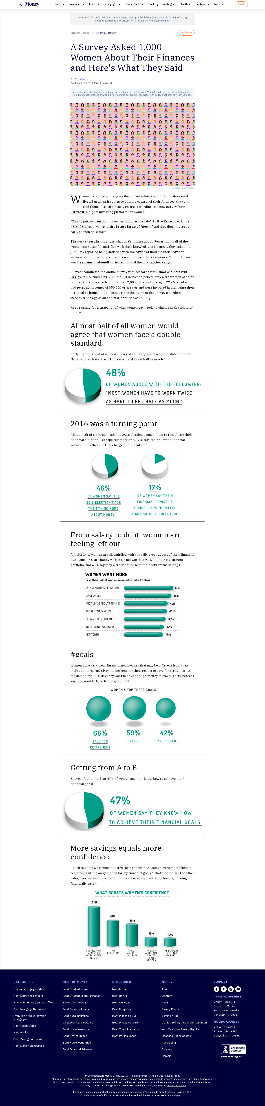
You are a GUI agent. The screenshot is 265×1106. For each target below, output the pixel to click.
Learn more (164, 21)
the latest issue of (130, 227)
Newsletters (120, 989)
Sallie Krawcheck (167, 221)
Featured (201, 4)
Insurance (75, 4)
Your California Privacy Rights (180, 1029)
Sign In (241, 4)
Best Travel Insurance (126, 1029)
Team (165, 1002)
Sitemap (167, 1049)
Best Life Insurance (75, 1036)
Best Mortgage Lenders (28, 996)
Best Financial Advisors (77, 1049)
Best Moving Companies (29, 1046)
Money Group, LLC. (115, 1076)
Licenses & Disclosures (176, 1036)
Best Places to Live (124, 1016)
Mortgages (111, 4)
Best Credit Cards (25, 1026)
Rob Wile (80, 79)
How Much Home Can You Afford (34, 1002)
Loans (92, 4)
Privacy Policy (170, 1009)
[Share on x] (224, 989)
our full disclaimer (176, 1085)
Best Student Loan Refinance (81, 996)
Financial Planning (106, 33)
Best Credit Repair (74, 1002)
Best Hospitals (121, 1009)
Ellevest (77, 212)
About (166, 989)
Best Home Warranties (77, 1042)
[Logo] (32, 4)
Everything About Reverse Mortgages (30, 1018)
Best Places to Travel (125, 1022)
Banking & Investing (160, 4)
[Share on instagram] (231, 989)
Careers (167, 1056)
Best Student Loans (75, 989)
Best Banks (21, 1032)
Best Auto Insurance (76, 1016)
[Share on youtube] (238, 989)
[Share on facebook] (216, 989)
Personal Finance (79, 33)
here (177, 1095)
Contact (167, 996)
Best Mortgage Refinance (30, 1009)
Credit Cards (133, 4)
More (217, 4)
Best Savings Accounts (29, 1039)
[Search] (20, 4)
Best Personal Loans (76, 1009)
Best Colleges (121, 1002)
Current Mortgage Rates (29, 989)
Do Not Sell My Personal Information (184, 1022)
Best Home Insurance (76, 1029)
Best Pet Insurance (124, 1036)
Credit (58, 4)
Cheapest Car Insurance (78, 1022)
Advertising (169, 1042)
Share (188, 32)
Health (184, 4)
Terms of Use (170, 1016)
